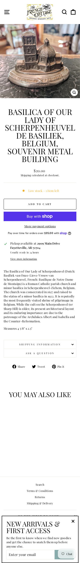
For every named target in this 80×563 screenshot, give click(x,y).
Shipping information (40, 344)
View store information (23, 258)
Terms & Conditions (40, 491)
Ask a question (40, 353)
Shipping (26, 175)
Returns (40, 497)
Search (40, 484)
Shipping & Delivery (40, 503)
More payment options (40, 226)
